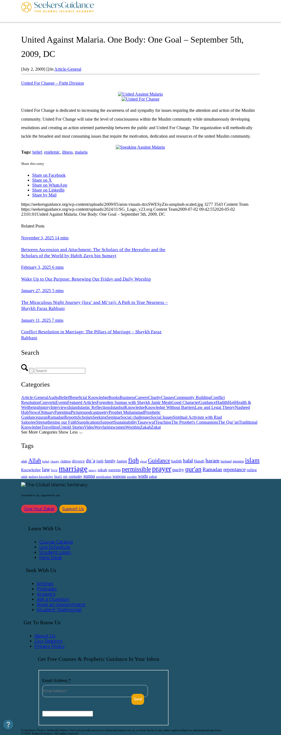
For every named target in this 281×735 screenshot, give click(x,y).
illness (67, 152)
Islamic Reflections (94, 407)
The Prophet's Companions (194, 422)
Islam (73, 407)
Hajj (231, 402)
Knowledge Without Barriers (170, 407)
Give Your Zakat (39, 508)
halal (188, 461)
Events (61, 402)
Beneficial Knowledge (88, 397)
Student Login (55, 552)
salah (24, 476)
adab (24, 461)
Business (127, 397)
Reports (71, 417)
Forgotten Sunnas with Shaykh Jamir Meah (134, 402)
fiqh (133, 460)
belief (37, 152)
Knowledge (135, 407)
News (34, 412)
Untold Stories (71, 427)
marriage (73, 468)
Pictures (78, 412)
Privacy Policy (50, 646)
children (65, 461)
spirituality (75, 476)
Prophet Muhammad (126, 412)
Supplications (88, 422)
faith (99, 461)
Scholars (85, 417)
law (46, 469)
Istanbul (118, 407)
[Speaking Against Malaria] (140, 147)
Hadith (222, 402)
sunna (89, 476)
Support (107, 422)
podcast (91, 412)
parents (114, 470)
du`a (90, 461)
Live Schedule (54, 547)
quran (43, 417)
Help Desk (50, 557)
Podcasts (47, 589)
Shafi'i (58, 476)
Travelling (50, 427)
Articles (45, 583)
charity (54, 461)
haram (213, 461)
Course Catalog (56, 542)
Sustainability (125, 422)
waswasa (119, 476)
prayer (161, 468)
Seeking (99, 417)
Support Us (73, 508)
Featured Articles (82, 402)
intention (238, 461)
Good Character (185, 402)
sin (65, 476)
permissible (136, 469)
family (110, 461)
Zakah (145, 427)
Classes (167, 397)
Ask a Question (53, 599)
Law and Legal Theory (215, 407)
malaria (81, 152)
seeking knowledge (41, 476)
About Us (45, 636)
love (54, 470)
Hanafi (199, 461)
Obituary (46, 412)
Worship (132, 427)
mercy (93, 470)
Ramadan (56, 417)
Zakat (156, 427)
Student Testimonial (59, 609)
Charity (154, 397)
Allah (34, 460)
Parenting (62, 412)
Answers (46, 594)
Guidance (207, 402)
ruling (252, 470)
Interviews (59, 407)
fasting (122, 461)
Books (114, 397)
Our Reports (48, 641)
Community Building (192, 397)
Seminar (113, 417)
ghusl (143, 461)
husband (226, 461)
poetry (103, 412)
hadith (176, 461)
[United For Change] (140, 99)
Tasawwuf (146, 422)
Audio (53, 397)
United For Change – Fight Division (52, 83)
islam (252, 460)
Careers (141, 397)
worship (132, 476)
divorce (78, 461)
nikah (102, 470)
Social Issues (162, 417)
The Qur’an (228, 422)
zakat (153, 476)
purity (178, 469)
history (44, 407)
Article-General (67, 69)
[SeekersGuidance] (57, 11)
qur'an (193, 469)
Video (89, 427)
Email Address (56, 680)
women (119, 427)
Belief (64, 397)
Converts (47, 402)
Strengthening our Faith (56, 422)
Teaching (163, 422)
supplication (103, 476)
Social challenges (136, 417)
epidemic (52, 152)
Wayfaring (103, 427)
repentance (234, 469)
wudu (143, 476)
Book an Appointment (61, 604)
